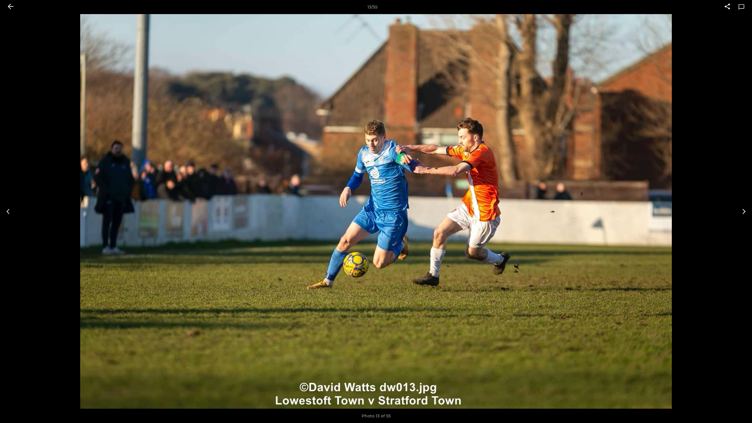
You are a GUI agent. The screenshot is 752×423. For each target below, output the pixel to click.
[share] (727, 7)
